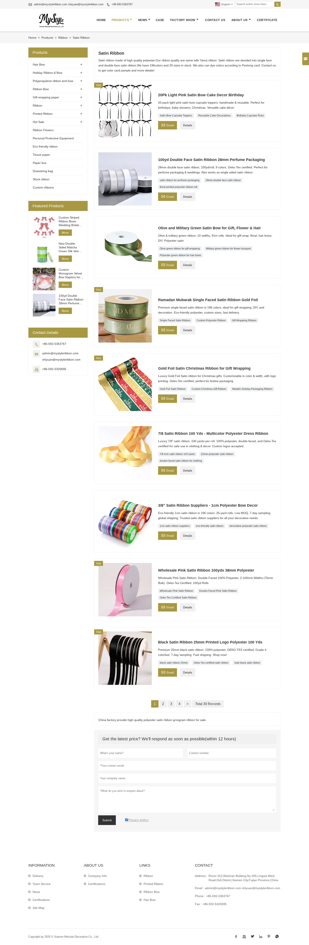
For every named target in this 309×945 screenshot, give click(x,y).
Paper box (39, 163)
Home (101, 20)
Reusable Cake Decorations (214, 115)
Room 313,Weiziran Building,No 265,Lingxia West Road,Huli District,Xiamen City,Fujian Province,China (243, 878)
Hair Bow (39, 64)
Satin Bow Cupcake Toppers (176, 115)
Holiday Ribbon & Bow (47, 72)
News (142, 20)
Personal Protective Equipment (53, 138)
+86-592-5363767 (122, 4)
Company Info (97, 876)
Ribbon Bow (41, 89)
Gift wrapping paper (46, 97)
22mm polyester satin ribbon (217, 454)
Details (187, 125)
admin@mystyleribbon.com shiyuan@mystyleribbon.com (68, 4)
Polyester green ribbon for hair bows (180, 255)
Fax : (198, 904)
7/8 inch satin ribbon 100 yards (177, 454)
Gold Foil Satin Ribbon (173, 388)
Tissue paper (41, 154)
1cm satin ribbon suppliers (175, 526)
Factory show (182, 20)
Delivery (38, 876)
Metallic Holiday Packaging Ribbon (252, 388)
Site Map (38, 907)
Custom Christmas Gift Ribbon (209, 388)
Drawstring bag (43, 171)
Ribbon (63, 37)
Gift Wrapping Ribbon (244, 320)
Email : (199, 888)
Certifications (41, 900)
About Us (239, 20)
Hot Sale (38, 122)
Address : (201, 876)
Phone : (200, 896)
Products (120, 20)
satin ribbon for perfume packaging (179, 180)
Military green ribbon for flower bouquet (228, 248)
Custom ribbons (43, 187)
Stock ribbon (41, 179)
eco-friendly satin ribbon (209, 526)
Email (167, 125)
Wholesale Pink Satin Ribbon (176, 590)
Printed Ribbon (43, 113)
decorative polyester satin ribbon (248, 526)
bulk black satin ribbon (247, 662)
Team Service (42, 884)
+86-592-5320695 (54, 369)
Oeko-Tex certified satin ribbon (211, 662)
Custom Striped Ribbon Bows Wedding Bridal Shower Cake (69, 221)
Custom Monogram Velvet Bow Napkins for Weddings (70, 273)
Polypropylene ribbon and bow (53, 81)
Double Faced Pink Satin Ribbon (218, 590)
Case (160, 20)
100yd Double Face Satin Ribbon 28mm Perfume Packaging (71, 299)
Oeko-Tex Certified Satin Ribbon (178, 597)
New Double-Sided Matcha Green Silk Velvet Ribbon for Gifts (70, 247)
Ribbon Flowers (43, 130)
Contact (204, 865)
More (65, 232)
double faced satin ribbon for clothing (181, 460)
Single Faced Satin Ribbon (175, 320)
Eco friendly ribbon (45, 146)
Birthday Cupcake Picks (250, 115)
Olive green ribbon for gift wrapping (180, 248)
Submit (107, 820)
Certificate (267, 20)
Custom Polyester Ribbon (211, 320)
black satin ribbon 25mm (174, 662)
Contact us (215, 20)
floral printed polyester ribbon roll (178, 187)
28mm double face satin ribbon (223, 180)
